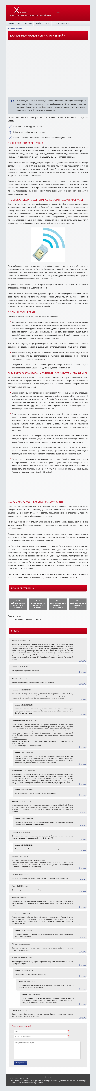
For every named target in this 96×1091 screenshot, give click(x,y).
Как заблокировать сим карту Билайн (18, 604)
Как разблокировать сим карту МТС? (78, 604)
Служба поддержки (61, 23)
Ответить (82, 660)
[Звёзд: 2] (10, 619)
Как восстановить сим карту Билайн (38, 604)
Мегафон (28, 23)
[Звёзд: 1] (8, 619)
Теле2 (47, 23)
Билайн (38, 23)
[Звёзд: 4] (12, 619)
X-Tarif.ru (11, 29)
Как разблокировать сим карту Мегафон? (58, 604)
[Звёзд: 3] (11, 619)
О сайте (48, 1077)
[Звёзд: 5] (14, 619)
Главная (11, 23)
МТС (19, 23)
